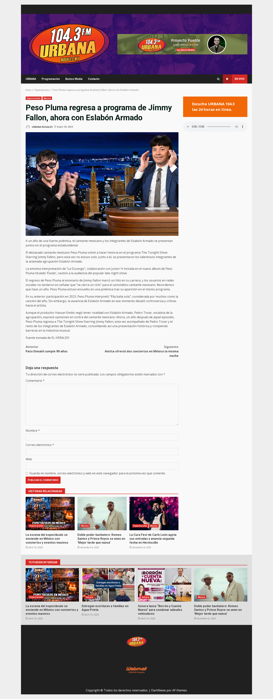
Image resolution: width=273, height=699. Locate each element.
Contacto (94, 78)
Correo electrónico (40, 445)
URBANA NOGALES (42, 126)
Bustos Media (73, 78)
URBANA (31, 78)
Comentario (35, 381)
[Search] (218, 79)
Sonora (89, 597)
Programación (51, 78)
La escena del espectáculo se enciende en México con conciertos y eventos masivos (50, 513)
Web (29, 459)
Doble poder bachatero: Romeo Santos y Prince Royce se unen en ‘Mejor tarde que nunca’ (101, 513)
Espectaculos (33, 98)
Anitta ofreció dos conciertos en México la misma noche (141, 351)
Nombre (33, 430)
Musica (47, 98)
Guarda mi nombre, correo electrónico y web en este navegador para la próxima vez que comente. (97, 473)
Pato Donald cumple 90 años (46, 349)
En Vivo (240, 78)
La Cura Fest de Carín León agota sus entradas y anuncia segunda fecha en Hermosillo (153, 513)
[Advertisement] (182, 44)
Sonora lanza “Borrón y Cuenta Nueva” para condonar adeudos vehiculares (164, 585)
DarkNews (158, 690)
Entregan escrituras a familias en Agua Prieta (108, 585)
